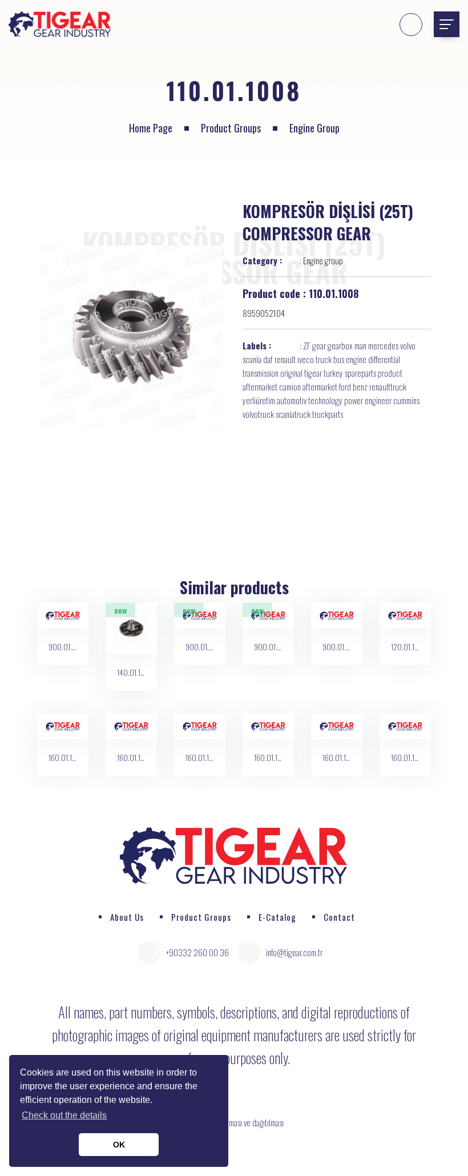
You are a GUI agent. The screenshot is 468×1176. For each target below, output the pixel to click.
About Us (127, 917)
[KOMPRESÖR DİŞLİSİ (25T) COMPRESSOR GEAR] (131, 337)
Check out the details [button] (64, 1115)
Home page (150, 127)
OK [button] (119, 1144)
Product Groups (231, 127)
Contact (339, 917)
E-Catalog (277, 917)
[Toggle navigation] (446, 24)
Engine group (314, 127)
